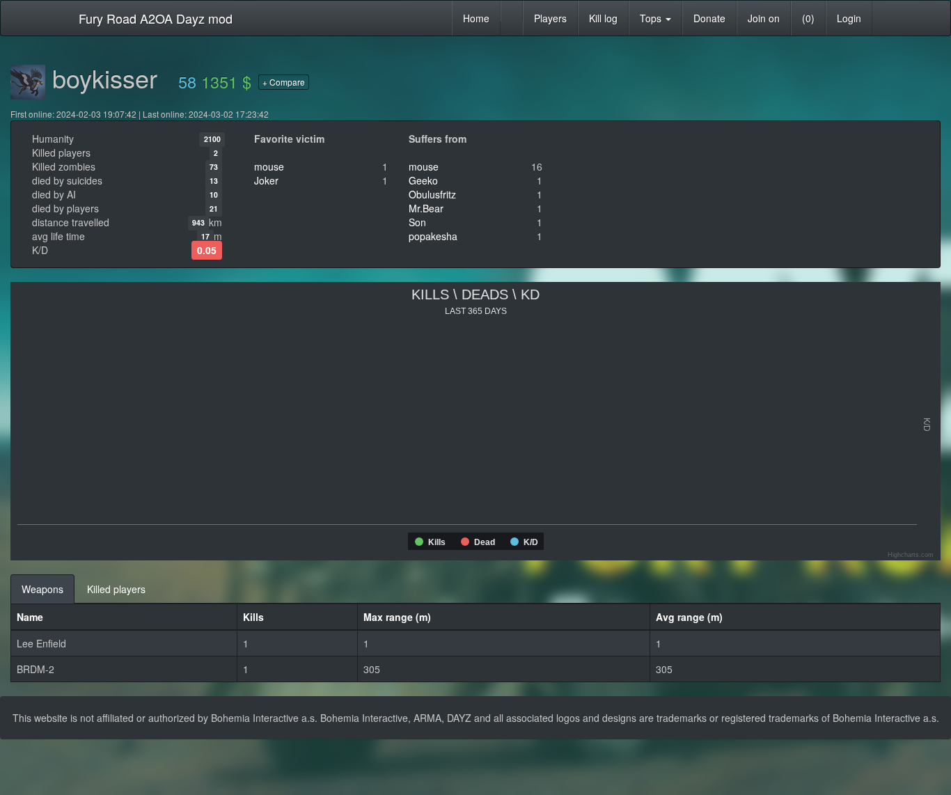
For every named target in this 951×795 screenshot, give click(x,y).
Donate (709, 18)
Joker (266, 180)
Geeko (423, 180)
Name (30, 617)
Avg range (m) (689, 617)
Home (476, 18)
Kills (253, 617)
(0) (808, 18)
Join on (764, 18)
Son (417, 222)
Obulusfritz (432, 194)
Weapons (42, 589)
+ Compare (283, 82)
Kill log (603, 18)
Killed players (116, 589)
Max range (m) (397, 617)
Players (550, 18)
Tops (652, 18)
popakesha (433, 236)
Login (849, 18)
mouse (269, 166)
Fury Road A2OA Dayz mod (156, 18)
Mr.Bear (426, 208)
